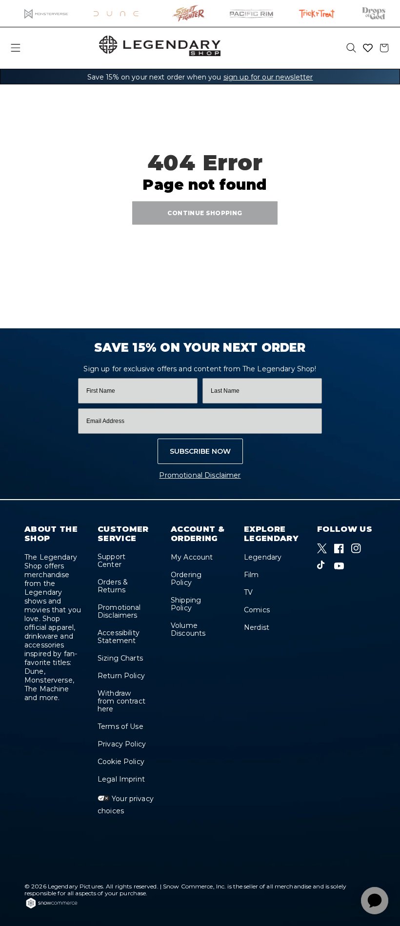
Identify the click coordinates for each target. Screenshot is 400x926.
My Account (192, 557)
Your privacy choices (126, 804)
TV (248, 592)
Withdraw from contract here (121, 701)
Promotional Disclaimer (199, 475)
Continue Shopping (204, 212)
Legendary (262, 557)
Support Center (111, 561)
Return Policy (121, 675)
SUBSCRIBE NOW (200, 451)
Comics (257, 609)
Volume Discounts (188, 629)
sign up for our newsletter (268, 77)
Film (251, 574)
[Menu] (15, 48)
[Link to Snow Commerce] (51, 907)
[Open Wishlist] (368, 48)
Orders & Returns (113, 586)
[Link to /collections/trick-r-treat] (316, 13)
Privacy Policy (122, 744)
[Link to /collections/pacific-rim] (251, 13)
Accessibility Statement (119, 636)
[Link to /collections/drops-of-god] (374, 13)
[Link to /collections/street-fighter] (188, 13)
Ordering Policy (186, 578)
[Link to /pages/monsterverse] (46, 13)
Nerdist (256, 627)
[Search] (351, 48)
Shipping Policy (186, 604)
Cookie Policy (121, 761)
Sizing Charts (120, 658)
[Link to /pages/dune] (120, 13)
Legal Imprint (121, 779)
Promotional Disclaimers (119, 611)
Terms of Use (120, 726)
